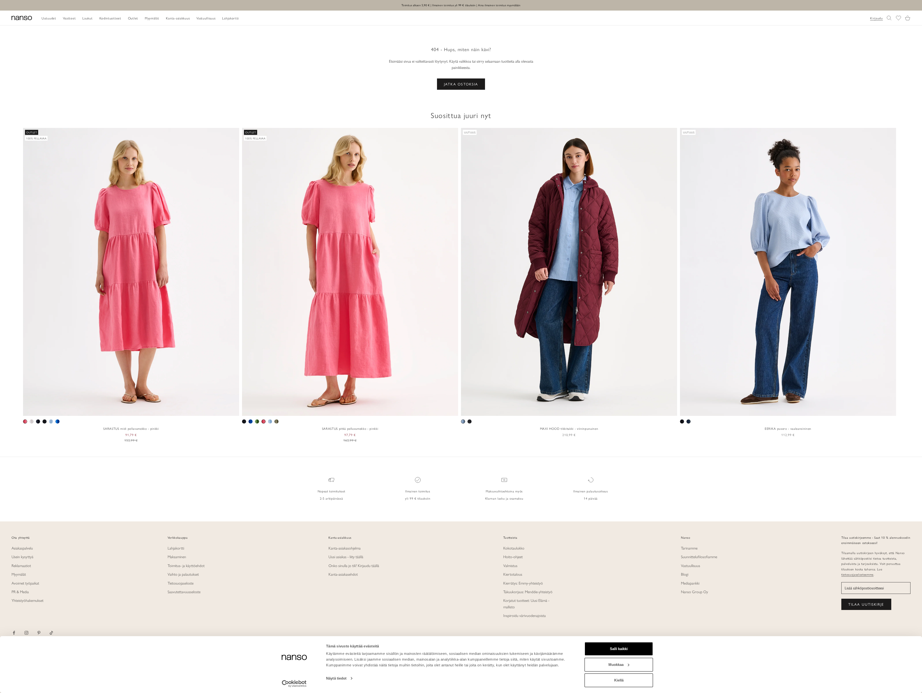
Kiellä (619, 680)
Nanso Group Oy (694, 591)
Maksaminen (177, 556)
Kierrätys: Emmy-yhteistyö (523, 583)
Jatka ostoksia (461, 83)
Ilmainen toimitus (417, 491)
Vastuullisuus (690, 565)
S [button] (120, 410)
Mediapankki (690, 583)
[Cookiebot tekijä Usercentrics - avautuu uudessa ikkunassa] (294, 683)
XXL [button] (147, 410)
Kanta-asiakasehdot (343, 574)
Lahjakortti (176, 548)
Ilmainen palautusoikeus (590, 491)
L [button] (131, 410)
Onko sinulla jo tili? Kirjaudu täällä (353, 565)
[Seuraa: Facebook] (14, 632)
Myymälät (19, 574)
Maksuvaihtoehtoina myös (504, 491)
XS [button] (114, 410)
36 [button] (770, 410)
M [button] (125, 410)
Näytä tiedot (336, 678)
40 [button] (784, 410)
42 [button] (791, 410)
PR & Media (20, 591)
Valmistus (510, 565)
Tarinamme (689, 548)
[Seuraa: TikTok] (51, 632)
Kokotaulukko (513, 548)
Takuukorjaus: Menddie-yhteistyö (527, 591)
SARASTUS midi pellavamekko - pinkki (131, 428)
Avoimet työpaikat (25, 583)
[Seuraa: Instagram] (26, 632)
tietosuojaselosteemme (857, 574)
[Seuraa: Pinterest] (38, 632)
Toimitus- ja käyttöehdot (186, 565)
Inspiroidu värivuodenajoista (524, 615)
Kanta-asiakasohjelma (344, 548)
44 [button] (798, 410)
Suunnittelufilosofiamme (699, 556)
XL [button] (138, 410)
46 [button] (805, 410)
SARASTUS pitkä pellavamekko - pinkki (350, 428)
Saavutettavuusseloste (184, 591)
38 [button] (777, 410)
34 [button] (763, 410)
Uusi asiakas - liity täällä (345, 556)
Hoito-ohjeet (513, 556)
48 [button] (812, 410)
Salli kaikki (619, 649)
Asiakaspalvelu (22, 548)
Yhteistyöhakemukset (27, 600)
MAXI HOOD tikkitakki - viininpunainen (569, 428)
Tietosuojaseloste (181, 583)
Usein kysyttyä (22, 556)
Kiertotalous (512, 574)
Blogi (684, 574)
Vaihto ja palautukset (183, 574)
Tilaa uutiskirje (866, 604)
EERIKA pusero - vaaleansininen (788, 428)
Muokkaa (616, 665)
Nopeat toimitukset (331, 491)
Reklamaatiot (21, 565)
